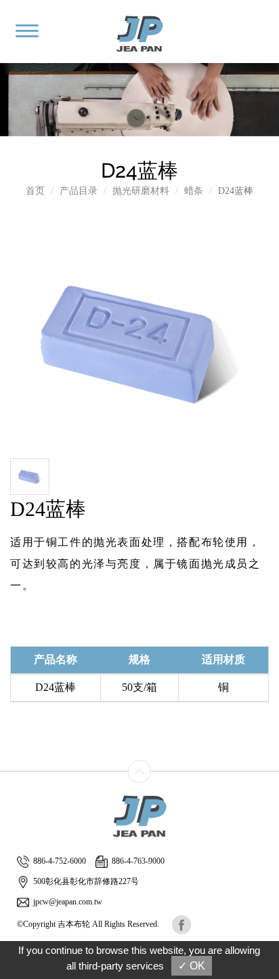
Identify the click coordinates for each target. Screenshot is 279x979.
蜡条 (193, 191)
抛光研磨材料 (140, 191)
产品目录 (79, 191)
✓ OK (191, 966)
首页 (35, 191)
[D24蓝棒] (138, 341)
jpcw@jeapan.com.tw (67, 901)
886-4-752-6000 (59, 861)
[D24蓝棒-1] (30, 476)
